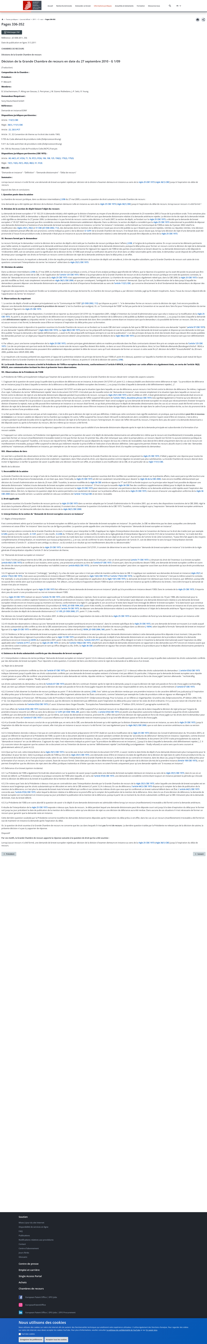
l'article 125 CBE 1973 (69, 274)
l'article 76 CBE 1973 (51, 597)
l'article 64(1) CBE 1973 (142, 786)
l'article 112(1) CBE (122, 283)
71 (27, 158)
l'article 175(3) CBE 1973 (121, 576)
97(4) (39, 158)
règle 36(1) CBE (124, 204)
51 (36, 163)
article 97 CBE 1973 (196, 327)
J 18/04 (148, 626)
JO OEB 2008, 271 (71, 611)
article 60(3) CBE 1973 (78, 565)
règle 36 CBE (95, 482)
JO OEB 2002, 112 (50, 228)
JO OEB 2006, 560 (97, 629)
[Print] (198, 20)
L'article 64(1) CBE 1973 (188, 789)
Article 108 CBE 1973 (187, 760)
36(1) (10, 125)
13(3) (15, 163)
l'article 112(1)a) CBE (83, 494)
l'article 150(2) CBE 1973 (80, 643)
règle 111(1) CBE (156, 461)
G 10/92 (63, 605)
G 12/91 (88, 230)
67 (18, 158)
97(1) (34, 158)
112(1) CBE (13, 120)
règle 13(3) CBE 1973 (98, 576)
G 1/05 (59, 611)
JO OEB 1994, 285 (71, 712)
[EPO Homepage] (32, 6)
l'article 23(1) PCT (92, 640)
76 (30, 158)
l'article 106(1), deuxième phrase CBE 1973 (132, 398)
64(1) (14, 158)
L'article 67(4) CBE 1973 (189, 670)
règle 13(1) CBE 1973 (116, 579)
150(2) (58, 158)
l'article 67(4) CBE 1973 (37, 704)
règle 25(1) (196, 573)
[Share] (203, 20)
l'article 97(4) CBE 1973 (104, 776)
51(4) (40, 163)
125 (52, 158)
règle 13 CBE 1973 (66, 637)
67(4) (22, 158)
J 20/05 (33, 640)
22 (10, 129)
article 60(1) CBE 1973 (11, 562)
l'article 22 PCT (23, 643)
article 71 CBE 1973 (139, 559)
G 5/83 (4, 534)
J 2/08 (62, 199)
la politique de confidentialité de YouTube (123, 1330)
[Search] (170, 6)
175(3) (71, 158)
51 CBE (39, 228)
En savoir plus (151, 1330)
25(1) (21, 163)
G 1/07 (33, 534)
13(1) (10, 163)
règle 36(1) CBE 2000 (64, 280)
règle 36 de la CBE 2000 (150, 479)
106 (44, 158)
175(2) (64, 158)
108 (48, 158)
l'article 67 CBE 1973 (102, 562)
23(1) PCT (16, 129)
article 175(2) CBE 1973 (11, 576)
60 (10, 158)
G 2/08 (59, 534)
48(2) (31, 163)
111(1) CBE (18, 125)
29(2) (26, 163)
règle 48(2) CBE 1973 (48, 330)
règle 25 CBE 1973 (108, 204)
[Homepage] (2, 19)
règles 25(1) (22, 228)
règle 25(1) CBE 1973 (79, 262)
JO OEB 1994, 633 (75, 605)
